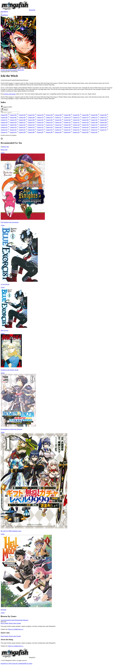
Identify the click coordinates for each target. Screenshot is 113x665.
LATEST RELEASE (18, 70)
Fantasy (21, 620)
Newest (5, 109)
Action (3, 620)
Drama (17, 620)
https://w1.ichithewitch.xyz (15, 629)
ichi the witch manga (10, 94)
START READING (6, 70)
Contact (30, 663)
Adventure (7, 620)
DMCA (26, 663)
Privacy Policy (8, 663)
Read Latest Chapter (15, 623)
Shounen (25, 620)
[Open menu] (1, 13)
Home (2, 11)
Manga (6, 11)
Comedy (12, 620)
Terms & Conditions (18, 663)
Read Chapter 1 (5, 623)
